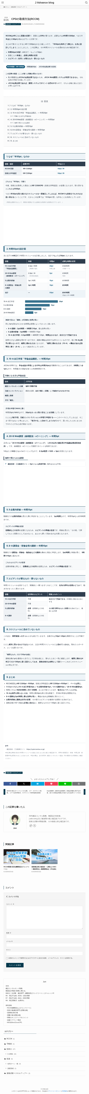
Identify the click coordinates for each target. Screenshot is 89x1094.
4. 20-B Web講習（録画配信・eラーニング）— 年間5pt (32, 119)
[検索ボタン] (86, 2)
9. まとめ (14, 141)
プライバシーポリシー (54, 1091)
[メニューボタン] (2, 2)
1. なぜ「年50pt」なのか (20, 105)
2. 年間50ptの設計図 (19, 109)
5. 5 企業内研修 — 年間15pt (22, 126)
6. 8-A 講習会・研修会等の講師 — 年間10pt (28, 130)
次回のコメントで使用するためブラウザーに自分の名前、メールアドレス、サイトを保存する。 (41, 958)
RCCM (11, 1039)
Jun (15, 828)
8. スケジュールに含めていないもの (25, 137)
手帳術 (10, 1044)
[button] (10, 784)
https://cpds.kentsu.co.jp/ (35, 749)
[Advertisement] (44, 225)
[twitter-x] (34, 825)
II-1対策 (11, 1054)
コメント (10, 904)
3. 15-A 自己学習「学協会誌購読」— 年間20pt (29, 113)
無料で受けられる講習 (22, 123)
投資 (10, 1059)
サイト (8, 950)
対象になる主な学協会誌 (22, 116)
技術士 (11, 1049)
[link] (30, 825)
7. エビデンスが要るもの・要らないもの (26, 133)
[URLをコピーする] (78, 784)
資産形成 (11, 1068)
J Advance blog (44, 2)
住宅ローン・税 (14, 1064)
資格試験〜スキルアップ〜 (13, 24)
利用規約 (64, 1091)
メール (9, 941)
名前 (8, 933)
